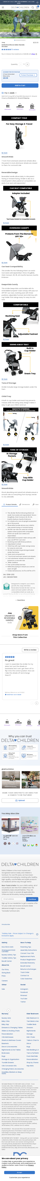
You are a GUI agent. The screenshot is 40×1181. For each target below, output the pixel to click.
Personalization (7, 1034)
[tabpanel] (20, 24)
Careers (5, 981)
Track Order (24, 972)
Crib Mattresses (7, 1037)
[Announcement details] (37, 934)
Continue (32, 899)
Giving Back (6, 973)
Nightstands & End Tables (11, 1050)
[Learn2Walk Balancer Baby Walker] (29, 825)
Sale (3, 989)
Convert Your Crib (27, 953)
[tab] (10, 504)
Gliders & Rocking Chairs (11, 1031)
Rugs (3, 1056)
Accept (19, 1172)
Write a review (30, 650)
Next (37, 703)
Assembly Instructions (28, 950)
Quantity (14, 64)
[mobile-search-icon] (33, 7)
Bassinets (5, 1043)
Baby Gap (5, 1024)
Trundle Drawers (8, 1062)
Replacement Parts (27, 956)
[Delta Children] (20, 864)
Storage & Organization (10, 1059)
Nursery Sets (6, 1018)
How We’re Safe (7, 947)
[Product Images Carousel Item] (20, 24)
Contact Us (24, 975)
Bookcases (6, 1053)
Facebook (24, 992)
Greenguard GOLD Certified (8, 951)
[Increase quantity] (27, 64)
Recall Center (7, 961)
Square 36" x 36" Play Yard (8, 837)
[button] (6, 49)
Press (4, 976)
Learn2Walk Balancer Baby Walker (26, 838)
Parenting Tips (25, 947)
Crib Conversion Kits (9, 1066)
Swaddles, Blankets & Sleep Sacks (12, 1073)
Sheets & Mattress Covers (11, 1040)
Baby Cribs (5, 1021)
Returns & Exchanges (28, 969)
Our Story (5, 969)
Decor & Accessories (9, 1047)
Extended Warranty (27, 963)
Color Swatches (26, 979)
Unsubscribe (6, 924)
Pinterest (23, 995)
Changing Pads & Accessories (13, 1069)
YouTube (23, 999)
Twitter (23, 1002)
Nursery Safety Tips (9, 955)
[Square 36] (10, 825)
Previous (32, 703)
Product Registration (28, 960)
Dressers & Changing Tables (12, 1028)
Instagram (24, 989)
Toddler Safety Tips (9, 958)
